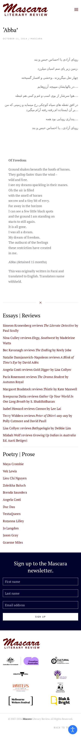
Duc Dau (9, 507)
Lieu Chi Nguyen (15, 478)
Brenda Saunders (15, 492)
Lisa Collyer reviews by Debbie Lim (37, 428)
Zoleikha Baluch (14, 485)
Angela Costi (12, 499)
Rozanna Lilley (13, 521)
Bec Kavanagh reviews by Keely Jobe (37, 350)
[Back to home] (25, 9)
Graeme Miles (13, 542)
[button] (76, 9)
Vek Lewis (10, 471)
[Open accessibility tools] (72, 729)
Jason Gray (10, 535)
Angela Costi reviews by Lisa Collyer (37, 369)
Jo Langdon (11, 528)
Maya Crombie (13, 464)
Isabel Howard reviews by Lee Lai (32, 408)
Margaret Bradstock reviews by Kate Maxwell (40, 389)
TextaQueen (12, 514)
